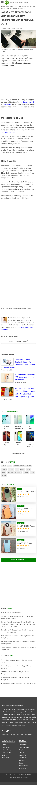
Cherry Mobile (18, 466)
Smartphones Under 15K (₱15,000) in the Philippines (15, 673)
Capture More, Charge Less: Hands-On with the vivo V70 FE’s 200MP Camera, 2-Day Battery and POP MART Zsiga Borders (18, 624)
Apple (4, 466)
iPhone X (7, 104)
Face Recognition (7, 132)
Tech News (9, 6)
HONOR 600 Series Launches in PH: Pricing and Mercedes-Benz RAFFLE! (17, 617)
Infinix (11, 469)
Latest (9, 411)
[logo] (7, 3)
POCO (3, 472)
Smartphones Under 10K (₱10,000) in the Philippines (15, 679)
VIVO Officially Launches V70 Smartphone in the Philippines (17, 637)
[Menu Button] (2, 2)
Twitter (12, 734)
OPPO (28, 469)
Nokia (22, 469)
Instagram (5, 329)
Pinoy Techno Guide (15, 706)
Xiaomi (4, 475)
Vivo (29, 308)
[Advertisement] (18, 82)
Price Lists (5, 758)
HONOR (28, 466)
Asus (9, 466)
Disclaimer (22, 768)
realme (10, 472)
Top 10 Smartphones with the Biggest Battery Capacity (16, 667)
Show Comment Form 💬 (18, 341)
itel (17, 469)
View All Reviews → (18, 560)
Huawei (4, 469)
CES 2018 (9, 308)
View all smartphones (17, 453)
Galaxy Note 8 (28, 102)
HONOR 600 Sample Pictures (11, 612)
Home (3, 6)
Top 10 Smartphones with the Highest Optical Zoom (16, 661)
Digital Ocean (22, 777)
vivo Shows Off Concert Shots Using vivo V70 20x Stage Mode (18, 648)
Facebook (29, 327)
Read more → (22, 725)
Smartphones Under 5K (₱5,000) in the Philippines (18, 683)
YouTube (20, 734)
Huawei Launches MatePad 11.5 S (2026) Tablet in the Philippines (18, 643)
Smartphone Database (23, 751)
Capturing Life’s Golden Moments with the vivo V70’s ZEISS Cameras (17, 631)
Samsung (18, 472)
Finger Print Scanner (19, 308)
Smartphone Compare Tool (24, 746)
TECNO (26, 472)
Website (21, 327)
